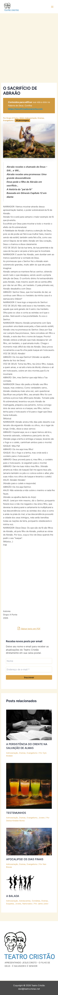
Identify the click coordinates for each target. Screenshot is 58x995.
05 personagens (22, 120)
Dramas (41, 118)
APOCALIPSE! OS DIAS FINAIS (24, 859)
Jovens (42, 818)
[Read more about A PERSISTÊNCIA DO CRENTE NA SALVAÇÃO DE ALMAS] (29, 725)
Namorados (27, 904)
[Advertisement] (29, 52)
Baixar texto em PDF (31, 628)
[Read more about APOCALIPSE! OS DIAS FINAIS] (29, 841)
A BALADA (12, 896)
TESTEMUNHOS (16, 812)
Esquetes (10, 904)
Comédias (36, 901)
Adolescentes (25, 901)
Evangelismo (8, 120)
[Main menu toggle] (52, 7)
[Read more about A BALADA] (20, 883)
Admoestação (31, 118)
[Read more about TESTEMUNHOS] (29, 786)
